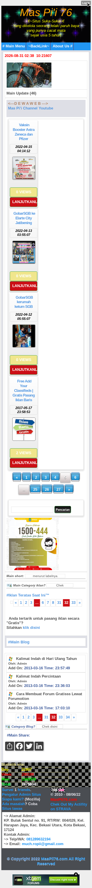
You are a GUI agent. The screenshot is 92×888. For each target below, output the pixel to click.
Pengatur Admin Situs (21, 794)
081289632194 (38, 839)
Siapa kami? (13, 799)
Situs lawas (12, 808)
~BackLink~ (38, 46)
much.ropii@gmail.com (42, 844)
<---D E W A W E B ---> (28, 103)
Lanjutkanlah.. (24, 202)
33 (73, 602)
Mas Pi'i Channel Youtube (30, 108)
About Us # (62, 46)
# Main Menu (13, 46)
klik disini (31, 628)
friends (24, 790)
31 (59, 602)
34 (68, 717)
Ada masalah (13, 804)
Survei (8, 790)
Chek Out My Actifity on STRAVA (68, 806)
